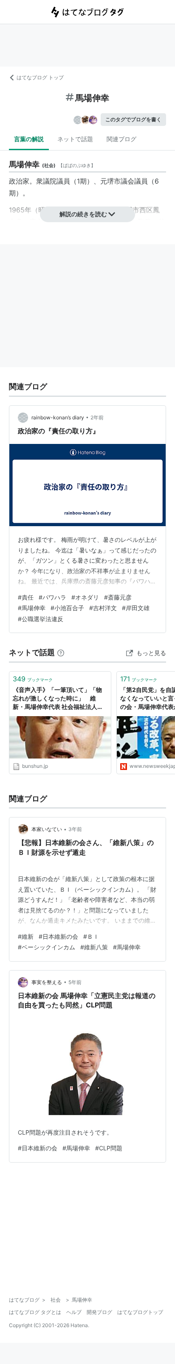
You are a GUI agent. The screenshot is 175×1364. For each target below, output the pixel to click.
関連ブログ (121, 138)
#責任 (26, 597)
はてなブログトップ (140, 1312)
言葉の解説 (29, 138)
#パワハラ (52, 597)
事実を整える (46, 982)
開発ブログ (99, 1312)
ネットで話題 (75, 138)
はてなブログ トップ (40, 77)
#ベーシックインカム (46, 947)
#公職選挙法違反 (40, 618)
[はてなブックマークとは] (60, 652)
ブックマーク (33, 679)
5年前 (75, 982)
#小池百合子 (67, 607)
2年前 (97, 417)
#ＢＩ (91, 936)
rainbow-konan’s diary (57, 417)
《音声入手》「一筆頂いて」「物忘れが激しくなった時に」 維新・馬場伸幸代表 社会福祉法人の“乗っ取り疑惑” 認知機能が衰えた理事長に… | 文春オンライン (60, 698)
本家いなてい (46, 829)
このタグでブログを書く (133, 119)
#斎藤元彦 (118, 597)
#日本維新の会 (58, 936)
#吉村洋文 (103, 607)
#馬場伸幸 (31, 607)
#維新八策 (94, 947)
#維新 (26, 936)
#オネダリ (85, 597)
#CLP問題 (108, 1148)
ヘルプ (74, 1312)
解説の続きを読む (83, 214)
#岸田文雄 (136, 607)
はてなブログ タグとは (35, 1312)
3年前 (75, 829)
